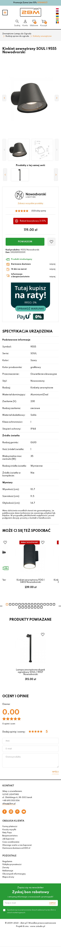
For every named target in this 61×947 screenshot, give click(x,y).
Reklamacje (7, 871)
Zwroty (5, 868)
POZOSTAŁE (9, 856)
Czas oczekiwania (10, 842)
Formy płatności (9, 826)
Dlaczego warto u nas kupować (17, 845)
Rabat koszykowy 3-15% (33, 221)
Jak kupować (8, 839)
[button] (4, 150)
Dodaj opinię (40, 211)
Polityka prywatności (11, 864)
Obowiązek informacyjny (14, 874)
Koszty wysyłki (9, 830)
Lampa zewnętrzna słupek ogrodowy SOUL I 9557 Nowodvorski (30, 672)
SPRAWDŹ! (42, 3)
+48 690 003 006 (11, 801)
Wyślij (55, 772)
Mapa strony (8, 877)
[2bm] (30, 12)
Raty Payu (7, 833)
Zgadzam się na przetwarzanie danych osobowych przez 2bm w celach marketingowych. (31, 911)
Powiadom (25, 242)
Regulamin (7, 862)
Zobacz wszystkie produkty (30, 203)
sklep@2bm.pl (8, 804)
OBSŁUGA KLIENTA (13, 821)
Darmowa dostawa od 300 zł (16, 848)
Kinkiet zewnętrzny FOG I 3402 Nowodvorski (31, 581)
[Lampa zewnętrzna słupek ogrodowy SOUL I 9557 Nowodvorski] (20, 174)
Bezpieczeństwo (10, 836)
